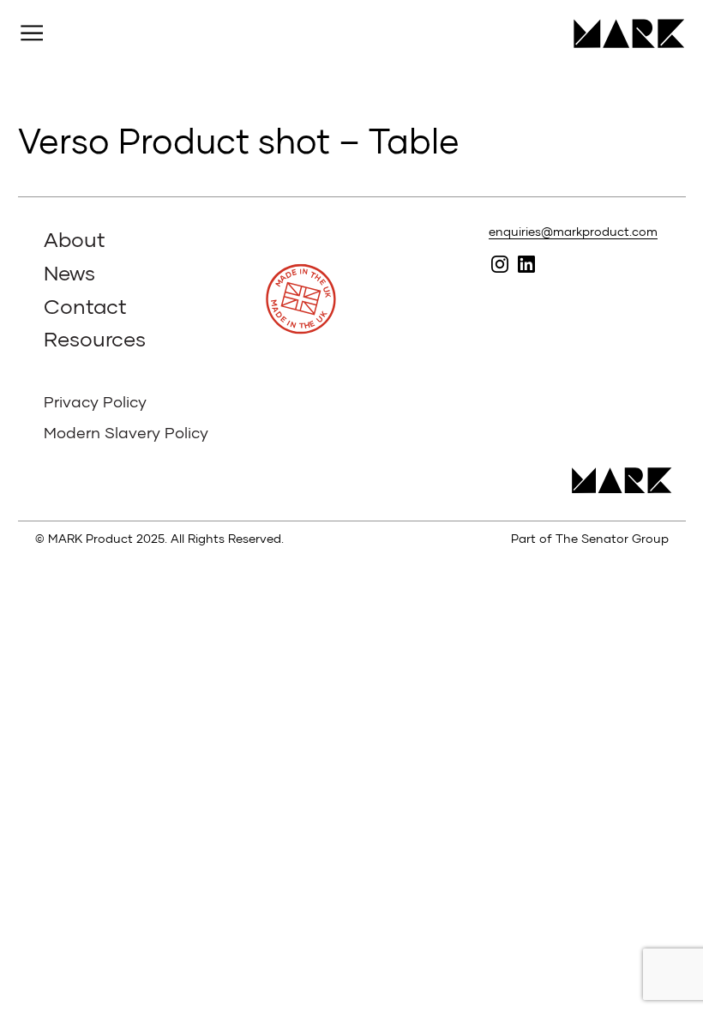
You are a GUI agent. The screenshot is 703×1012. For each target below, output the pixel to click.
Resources (95, 338)
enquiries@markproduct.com (573, 231)
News (69, 272)
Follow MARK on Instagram (500, 264)
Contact (85, 305)
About (74, 238)
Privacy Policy (95, 401)
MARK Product (623, 33)
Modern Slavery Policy (126, 432)
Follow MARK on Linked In (526, 264)
